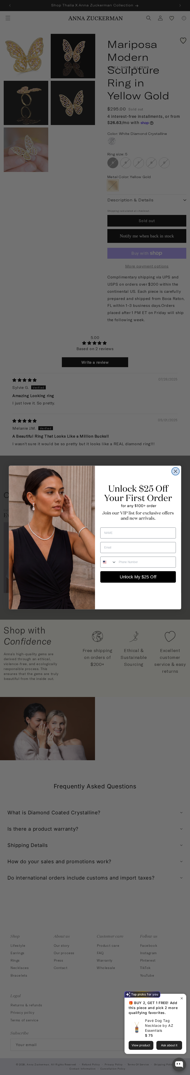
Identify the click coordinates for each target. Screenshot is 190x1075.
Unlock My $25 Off (138, 576)
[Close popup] (182, 998)
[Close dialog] (175, 471)
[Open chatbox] (179, 1065)
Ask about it (169, 1045)
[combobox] (108, 562)
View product (141, 1045)
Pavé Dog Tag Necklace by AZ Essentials (159, 1025)
